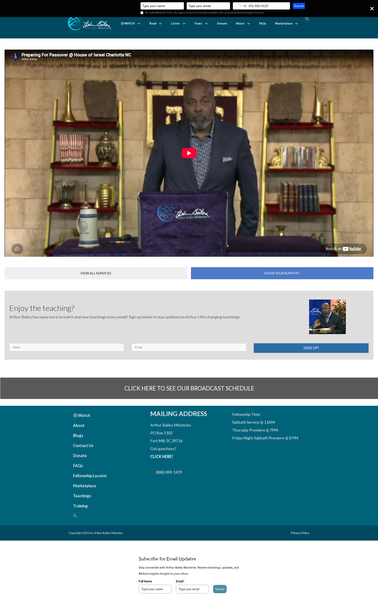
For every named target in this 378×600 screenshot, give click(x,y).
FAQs (262, 23)
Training (80, 505)
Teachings (82, 495)
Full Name (145, 581)
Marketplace (283, 23)
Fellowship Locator (90, 475)
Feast (198, 23)
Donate (222, 23)
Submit (299, 6)
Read (152, 23)
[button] (130, 23)
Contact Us (83, 445)
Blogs (78, 435)
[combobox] (240, 5)
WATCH (129, 23)
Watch (84, 415)
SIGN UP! (311, 348)
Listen (175, 23)
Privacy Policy (300, 533)
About (240, 23)
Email (180, 581)
